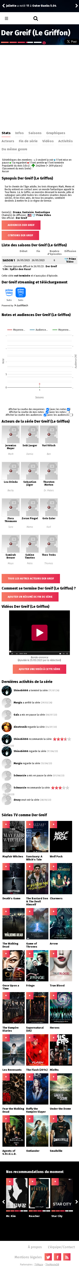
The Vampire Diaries (10, 1029)
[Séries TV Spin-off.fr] (22, 18)
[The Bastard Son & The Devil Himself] (37, 893)
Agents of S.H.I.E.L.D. (9, 1152)
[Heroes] (61, 1022)
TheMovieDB (52, 1264)
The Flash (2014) (37, 1069)
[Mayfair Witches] (13, 851)
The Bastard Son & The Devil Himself (37, 901)
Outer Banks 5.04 (44, 5)
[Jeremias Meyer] (11, 442)
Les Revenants (12, 1069)
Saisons (35, 133)
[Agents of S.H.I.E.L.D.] (13, 1145)
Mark (10, 454)
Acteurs (8, 141)
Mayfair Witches (12, 856)
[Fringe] (37, 980)
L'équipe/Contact (61, 1247)
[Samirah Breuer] (11, 552)
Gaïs (16, 714)
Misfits (54, 1069)
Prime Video (43, 215)
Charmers (56, 898)
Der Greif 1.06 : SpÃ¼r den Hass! (29, 268)
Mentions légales (28, 1257)
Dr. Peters (49, 490)
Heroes (55, 1027)
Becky (10, 490)
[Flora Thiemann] (11, 515)
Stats (6, 133)
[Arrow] (61, 938)
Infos (19, 133)
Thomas (48, 563)
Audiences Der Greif (21, 225)
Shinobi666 (21, 690)
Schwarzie (20, 775)
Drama (17, 212)
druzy (17, 799)
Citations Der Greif (20, 235)
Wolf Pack (56, 856)
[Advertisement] (39, 86)
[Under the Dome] (61, 1103)
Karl (49, 527)
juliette (11, 5)
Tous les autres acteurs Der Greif (31, 578)
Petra (30, 563)
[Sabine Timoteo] (30, 552)
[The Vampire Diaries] (13, 1022)
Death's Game (11, 898)
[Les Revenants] (13, 1064)
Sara (10, 527)
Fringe (30, 985)
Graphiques (55, 133)
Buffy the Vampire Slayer (36, 1110)
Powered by (8, 305)
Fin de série (28, 141)
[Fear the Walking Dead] (13, 1103)
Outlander (33, 1150)
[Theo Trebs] (49, 552)
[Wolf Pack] (61, 851)
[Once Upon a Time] (13, 980)
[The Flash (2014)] (37, 1064)
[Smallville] (61, 1145)
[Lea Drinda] (11, 479)
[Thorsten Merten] (49, 479)
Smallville (56, 1150)
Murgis (18, 702)
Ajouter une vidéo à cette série (39, 669)
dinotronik (20, 726)
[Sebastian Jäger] (30, 479)
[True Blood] (61, 980)
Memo (30, 527)
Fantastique (42, 212)
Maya (11, 563)
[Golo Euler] (49, 515)
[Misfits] (61, 1064)
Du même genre (14, 149)
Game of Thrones (31, 945)
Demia (29, 454)
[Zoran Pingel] (30, 515)
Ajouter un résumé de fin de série (30, 596)
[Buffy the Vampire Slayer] (37, 1103)
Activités (65, 141)
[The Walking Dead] (13, 938)
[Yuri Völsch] (49, 442)
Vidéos (48, 141)
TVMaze (38, 1264)
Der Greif (21, 218)
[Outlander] (37, 1145)
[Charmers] (61, 893)
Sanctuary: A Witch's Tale (34, 858)
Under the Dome (60, 1108)
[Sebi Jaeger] (30, 442)
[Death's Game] (13, 893)
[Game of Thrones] (37, 938)
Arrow (54, 943)
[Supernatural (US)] (37, 1022)
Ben (49, 454)
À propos (35, 1247)
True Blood (57, 985)
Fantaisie (28, 212)
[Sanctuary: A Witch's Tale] (37, 851)
